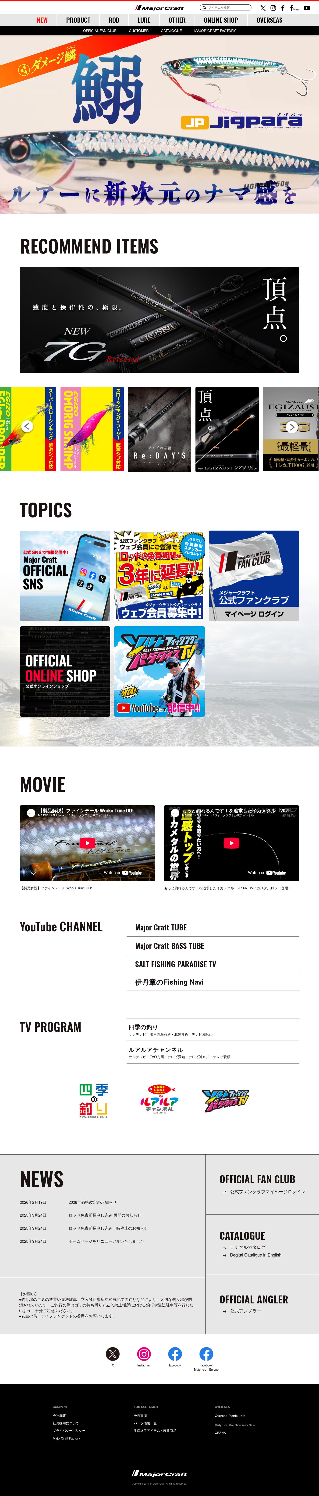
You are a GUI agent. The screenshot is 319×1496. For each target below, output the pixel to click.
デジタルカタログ (248, 1247)
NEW (42, 20)
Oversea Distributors (230, 1415)
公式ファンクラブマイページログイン (267, 1191)
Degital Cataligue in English (255, 1255)
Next (292, 427)
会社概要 (59, 1415)
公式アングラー (245, 1311)
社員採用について (66, 1423)
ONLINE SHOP (221, 20)
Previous (27, 427)
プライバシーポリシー (69, 1430)
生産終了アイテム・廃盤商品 (155, 1430)
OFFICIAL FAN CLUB (100, 30)
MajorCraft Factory (66, 1438)
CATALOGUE (171, 30)
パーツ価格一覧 (145, 1423)
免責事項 (140, 1415)
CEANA (220, 1432)
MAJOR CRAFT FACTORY (215, 30)
